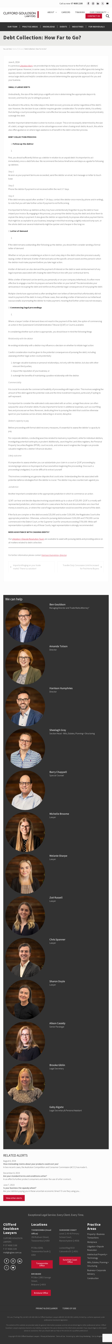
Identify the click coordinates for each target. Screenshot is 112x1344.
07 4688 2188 (77, 3)
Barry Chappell (58, 772)
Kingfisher (100, 1336)
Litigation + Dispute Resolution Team (28, 539)
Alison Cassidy (57, 1023)
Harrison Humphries (61, 688)
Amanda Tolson (58, 646)
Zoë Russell (56, 897)
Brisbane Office (41, 1292)
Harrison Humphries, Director (54, 555)
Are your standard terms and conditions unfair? (25, 1176)
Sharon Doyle (57, 981)
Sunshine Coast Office (70, 1260)
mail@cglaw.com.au (12, 1252)
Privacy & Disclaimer (48, 1336)
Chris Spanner (57, 939)
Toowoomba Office (42, 1264)
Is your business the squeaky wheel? (19, 1187)
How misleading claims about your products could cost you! (30, 1163)
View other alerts (14, 1198)
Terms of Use (60, 1336)
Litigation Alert (26, 65)
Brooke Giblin (57, 1065)
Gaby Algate (56, 1107)
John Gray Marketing (83, 1336)
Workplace (92, 1242)
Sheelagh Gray (57, 730)
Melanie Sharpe (58, 855)
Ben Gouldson (57, 604)
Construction (93, 1278)
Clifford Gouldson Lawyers (30, 1336)
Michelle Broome (59, 813)
